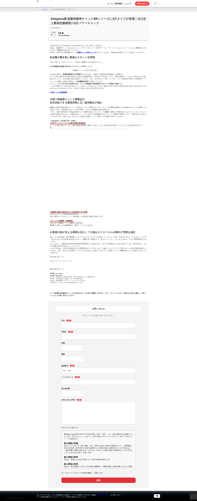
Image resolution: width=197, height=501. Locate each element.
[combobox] (72, 348)
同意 (157, 496)
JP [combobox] (155, 4)
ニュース (44, 9)
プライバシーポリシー (103, 495)
